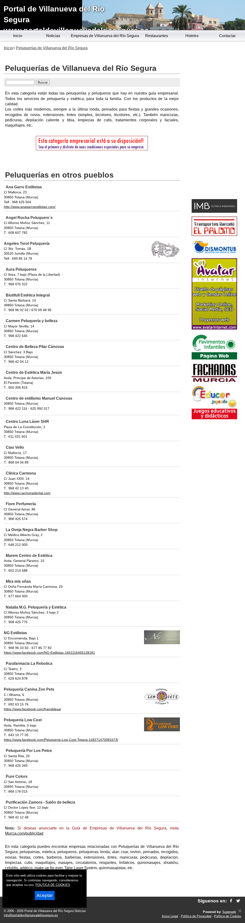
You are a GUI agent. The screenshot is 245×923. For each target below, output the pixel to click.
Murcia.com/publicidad (24, 833)
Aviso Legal (170, 916)
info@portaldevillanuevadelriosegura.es (31, 915)
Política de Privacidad (196, 916)
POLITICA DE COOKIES (52, 885)
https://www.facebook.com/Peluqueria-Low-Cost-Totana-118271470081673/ (61, 740)
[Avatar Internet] (214, 328)
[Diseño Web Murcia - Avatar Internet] (239, 912)
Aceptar (45, 895)
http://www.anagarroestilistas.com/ (30, 207)
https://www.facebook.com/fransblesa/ (32, 709)
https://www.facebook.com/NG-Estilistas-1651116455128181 (49, 652)
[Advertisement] (214, 121)
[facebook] (231, 900)
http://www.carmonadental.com (27, 493)
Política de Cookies (227, 916)
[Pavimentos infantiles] (214, 358)
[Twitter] (238, 900)
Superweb (229, 912)
